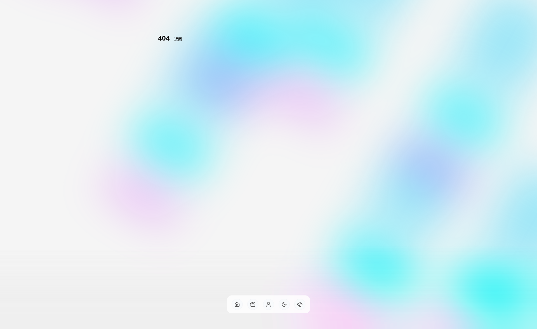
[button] (237, 304)
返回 (178, 39)
